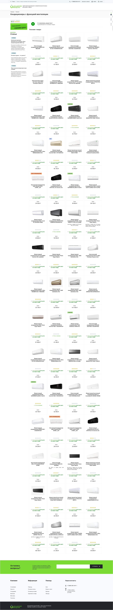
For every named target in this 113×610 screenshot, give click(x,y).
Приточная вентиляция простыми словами (18, 69)
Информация (32, 580)
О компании (13, 587)
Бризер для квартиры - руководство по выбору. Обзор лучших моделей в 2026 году (18, 41)
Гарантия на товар (32, 593)
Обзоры (47, 593)
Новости (12, 589)
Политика (12, 598)
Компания (13, 580)
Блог (47, 587)
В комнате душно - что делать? (18, 55)
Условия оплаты (32, 589)
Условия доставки (32, 591)
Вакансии (12, 593)
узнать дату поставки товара (38, 59)
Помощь (30, 587)
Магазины (12, 595)
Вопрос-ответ (49, 589)
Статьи (13, 37)
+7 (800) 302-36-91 (75, 1)
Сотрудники (13, 591)
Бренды (47, 591)
